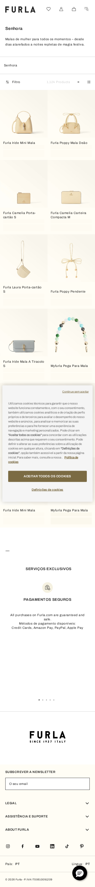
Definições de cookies (47, 489)
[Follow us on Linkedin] (52, 846)
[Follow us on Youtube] (37, 846)
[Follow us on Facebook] (23, 846)
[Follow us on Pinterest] (82, 846)
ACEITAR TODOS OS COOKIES (47, 476)
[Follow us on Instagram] (8, 846)
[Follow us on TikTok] (67, 846)
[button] (79, 873)
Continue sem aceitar (75, 391)
